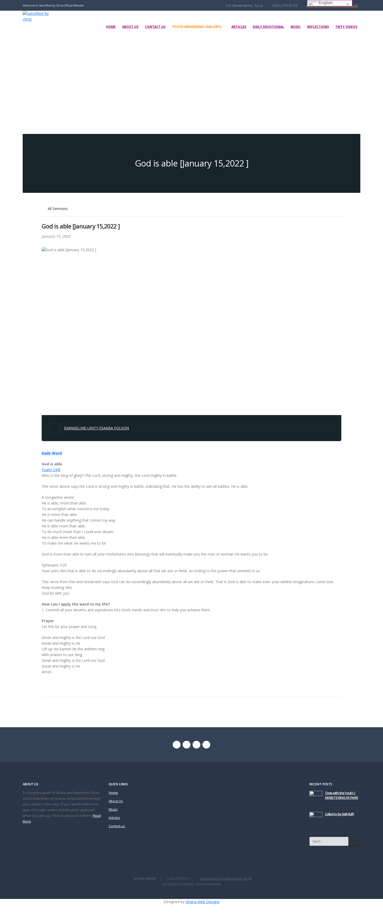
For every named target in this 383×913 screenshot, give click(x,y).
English (325, 3)
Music (296, 26)
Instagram (196, 745)
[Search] (354, 841)
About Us (130, 26)
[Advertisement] (191, 81)
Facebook (177, 745)
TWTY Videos (346, 26)
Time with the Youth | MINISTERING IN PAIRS (341, 795)
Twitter (186, 745)
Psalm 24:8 (51, 469)
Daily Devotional (268, 26)
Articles (238, 26)
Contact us (155, 26)
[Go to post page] (315, 797)
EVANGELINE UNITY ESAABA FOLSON (96, 427)
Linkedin (206, 745)
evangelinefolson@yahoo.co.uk (226, 878)
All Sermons (57, 208)
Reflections (318, 26)
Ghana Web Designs (203, 901)
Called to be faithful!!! (339, 814)
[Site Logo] (40, 16)
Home (111, 26)
